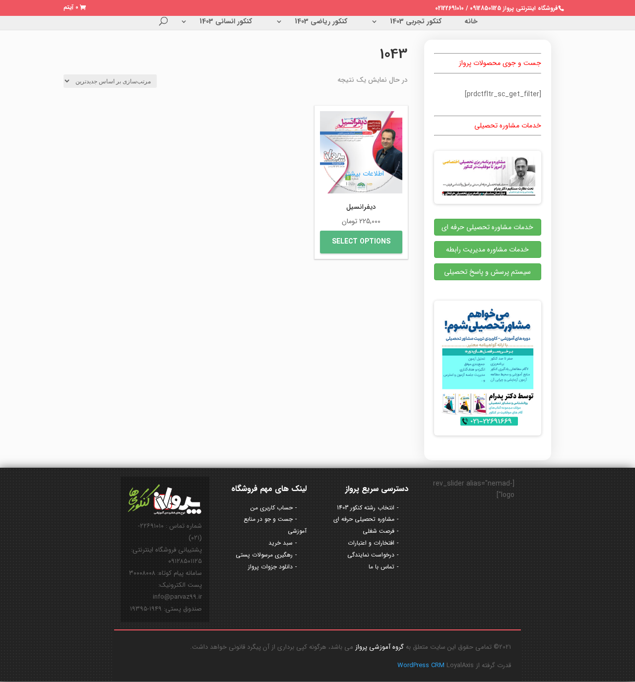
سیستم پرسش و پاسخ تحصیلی (487, 271)
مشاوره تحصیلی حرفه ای (363, 519)
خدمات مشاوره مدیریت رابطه (487, 249)
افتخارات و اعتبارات (371, 543)
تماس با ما (381, 566)
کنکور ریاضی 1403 (321, 22)
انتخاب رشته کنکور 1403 (365, 507)
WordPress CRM (421, 665)
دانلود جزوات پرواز (270, 566)
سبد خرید (280, 543)
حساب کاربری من (272, 507)
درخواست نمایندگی (370, 554)
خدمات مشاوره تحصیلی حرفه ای (487, 227)
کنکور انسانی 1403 (225, 22)
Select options (361, 241)
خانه (471, 22)
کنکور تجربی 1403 (416, 22)
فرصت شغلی (378, 531)
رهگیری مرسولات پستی (264, 554)
